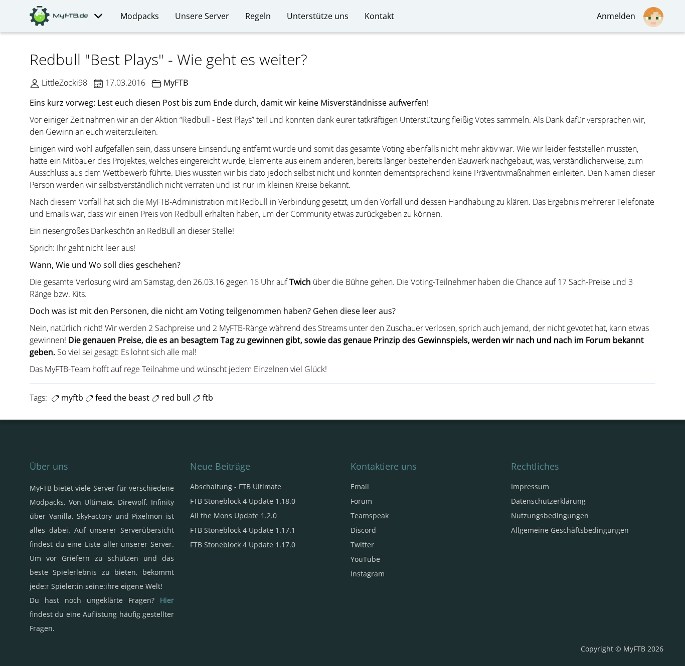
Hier (167, 600)
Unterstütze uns (318, 16)
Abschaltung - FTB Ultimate (235, 486)
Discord (363, 530)
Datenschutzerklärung (548, 501)
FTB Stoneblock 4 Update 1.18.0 (242, 501)
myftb (71, 397)
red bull (175, 397)
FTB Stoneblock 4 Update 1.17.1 (242, 530)
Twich (300, 281)
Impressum (530, 486)
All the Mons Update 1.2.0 (233, 515)
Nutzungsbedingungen (550, 515)
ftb (207, 397)
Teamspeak (370, 515)
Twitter (362, 544)
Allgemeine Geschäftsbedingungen (570, 530)
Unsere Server (202, 16)
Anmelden (618, 16)
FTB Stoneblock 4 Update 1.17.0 (242, 544)
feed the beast (121, 397)
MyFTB (175, 82)
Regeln (258, 16)
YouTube (365, 559)
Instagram (368, 573)
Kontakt (379, 16)
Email (360, 486)
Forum (361, 501)
